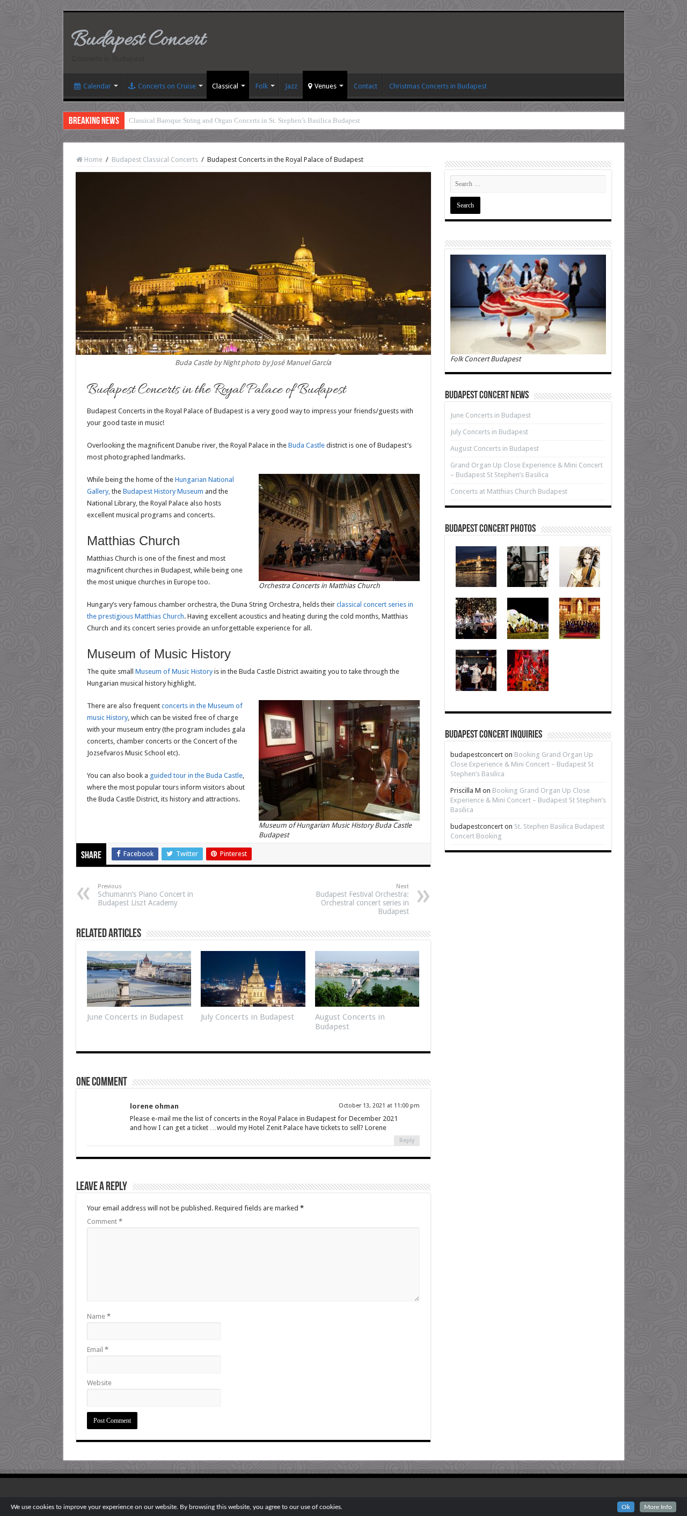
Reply (406, 1140)
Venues (326, 86)
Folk (261, 86)
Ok (626, 1507)
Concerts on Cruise (167, 86)
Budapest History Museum (163, 491)
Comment (104, 1221)
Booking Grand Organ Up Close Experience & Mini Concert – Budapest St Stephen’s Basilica (522, 764)
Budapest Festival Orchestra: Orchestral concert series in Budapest (362, 899)
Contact (365, 86)
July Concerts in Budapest (247, 1017)
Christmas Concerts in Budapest (438, 86)
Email (97, 1350)
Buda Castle (306, 445)
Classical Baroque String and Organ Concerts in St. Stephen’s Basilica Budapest (244, 120)
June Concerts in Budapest (135, 1017)
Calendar (97, 86)
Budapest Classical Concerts (155, 159)
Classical (225, 86)
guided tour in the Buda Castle (196, 775)
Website (99, 1383)
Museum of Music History (174, 671)
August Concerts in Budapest (494, 448)
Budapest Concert (138, 40)
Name (99, 1316)
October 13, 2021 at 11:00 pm (379, 1105)
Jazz (291, 86)
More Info (658, 1507)
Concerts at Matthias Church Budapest (508, 491)
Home (93, 159)
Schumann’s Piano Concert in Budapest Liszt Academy (145, 895)
